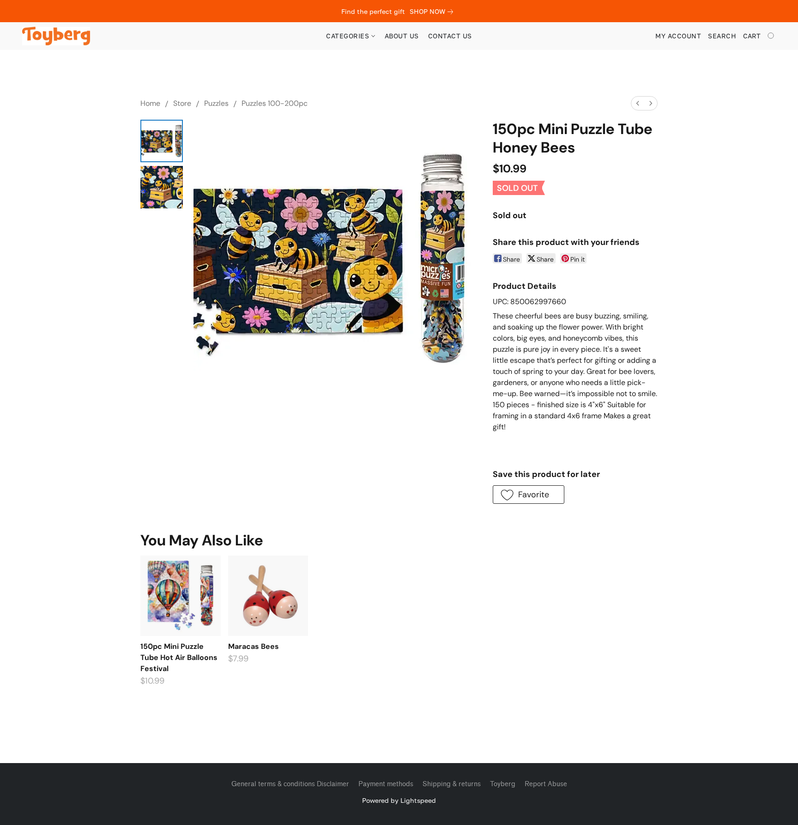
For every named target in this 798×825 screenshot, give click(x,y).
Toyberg (502, 784)
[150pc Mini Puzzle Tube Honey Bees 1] (161, 187)
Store (182, 103)
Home (150, 103)
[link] (433, 11)
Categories (348, 36)
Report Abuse (546, 784)
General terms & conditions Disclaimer (290, 784)
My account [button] (678, 36)
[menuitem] (637, 103)
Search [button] (722, 36)
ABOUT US (402, 36)
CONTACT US (450, 36)
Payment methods (385, 784)
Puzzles (216, 103)
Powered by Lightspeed (399, 800)
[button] (56, 36)
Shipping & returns (452, 784)
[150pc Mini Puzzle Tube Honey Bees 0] (161, 141)
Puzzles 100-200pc (275, 103)
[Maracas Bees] (268, 596)
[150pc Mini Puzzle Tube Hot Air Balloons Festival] (180, 596)
